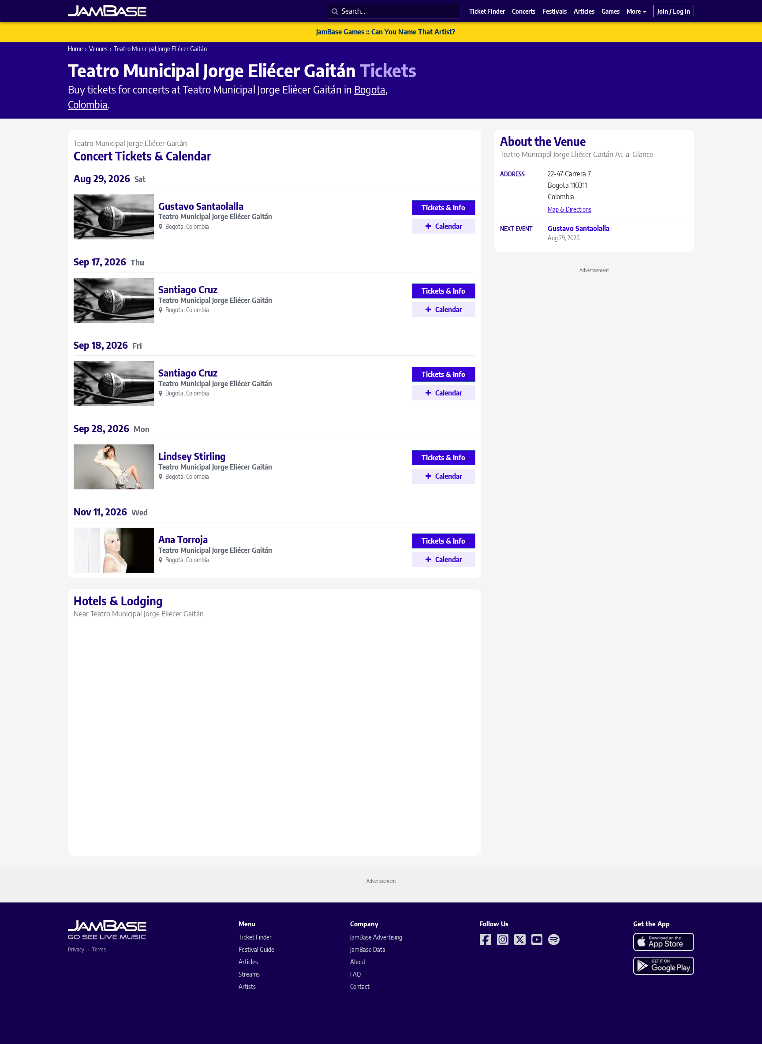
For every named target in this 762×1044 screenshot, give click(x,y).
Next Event (516, 229)
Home (75, 48)
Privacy (76, 949)
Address (512, 174)
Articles (248, 962)
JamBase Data (367, 949)
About (358, 962)
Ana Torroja (183, 539)
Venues (98, 48)
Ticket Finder (255, 937)
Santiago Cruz (187, 289)
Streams (249, 974)
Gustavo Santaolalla (200, 206)
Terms (99, 949)
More (634, 11)
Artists (247, 986)
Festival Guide (256, 949)
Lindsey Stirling (192, 456)
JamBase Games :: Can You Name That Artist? (385, 31)
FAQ (355, 974)
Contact (360, 986)
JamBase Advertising (376, 937)
